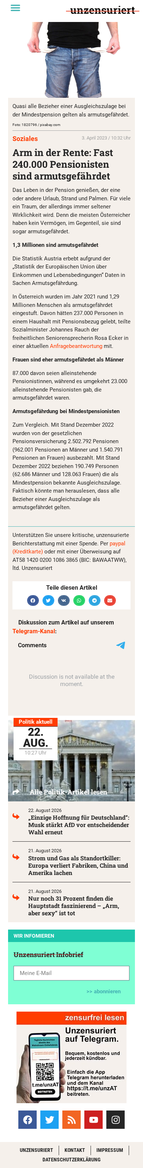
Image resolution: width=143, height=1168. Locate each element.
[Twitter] (49, 1119)
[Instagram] (115, 1119)
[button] (15, 7)
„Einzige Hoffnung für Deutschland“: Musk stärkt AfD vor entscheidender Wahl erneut (78, 824)
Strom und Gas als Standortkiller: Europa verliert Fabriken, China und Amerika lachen (78, 865)
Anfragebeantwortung (76, 346)
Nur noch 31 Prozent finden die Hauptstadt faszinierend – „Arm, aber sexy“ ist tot (73, 905)
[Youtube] (93, 1119)
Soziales (25, 138)
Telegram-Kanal (33, 631)
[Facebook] (27, 1119)
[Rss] (71, 1119)
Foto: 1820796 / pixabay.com (36, 125)
